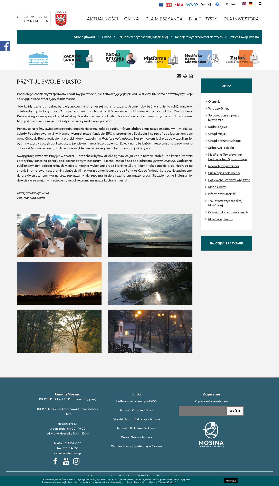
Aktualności (102, 19)
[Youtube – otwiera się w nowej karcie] (65, 460)
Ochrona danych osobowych (228, 212)
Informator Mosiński (222, 194)
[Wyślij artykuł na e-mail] (179, 75)
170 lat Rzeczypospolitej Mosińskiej (143, 37)
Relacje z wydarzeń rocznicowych (199, 37)
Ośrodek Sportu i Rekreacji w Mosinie (136, 419)
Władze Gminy (218, 108)
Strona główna (84, 37)
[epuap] (191, 4)
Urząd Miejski (217, 134)
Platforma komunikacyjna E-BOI (136, 401)
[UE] (161, 5)
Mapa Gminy (217, 187)
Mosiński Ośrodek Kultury (136, 410)
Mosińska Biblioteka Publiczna (136, 428)
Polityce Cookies (167, 482)
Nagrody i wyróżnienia (223, 166)
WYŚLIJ (235, 411)
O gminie (214, 101)
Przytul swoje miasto (244, 37)
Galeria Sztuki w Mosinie (136, 437)
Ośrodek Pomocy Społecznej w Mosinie (136, 446)
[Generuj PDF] (191, 75)
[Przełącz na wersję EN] (244, 3)
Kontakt (231, 4)
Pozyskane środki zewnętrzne (229, 180)
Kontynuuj (230, 480)
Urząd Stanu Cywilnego (224, 141)
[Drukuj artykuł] (185, 75)
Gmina (106, 37)
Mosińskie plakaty (220, 219)
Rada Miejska (217, 127)
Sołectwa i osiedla (221, 148)
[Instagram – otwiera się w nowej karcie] (76, 460)
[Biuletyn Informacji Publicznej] (178, 5)
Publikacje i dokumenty (224, 173)
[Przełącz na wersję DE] (250, 3)
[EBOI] (169, 5)
